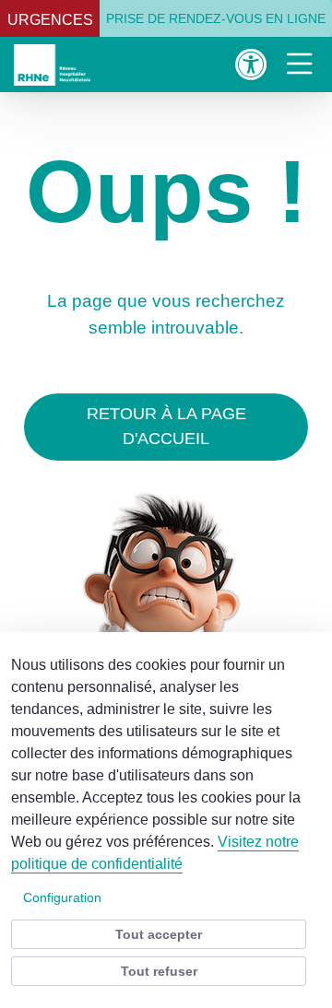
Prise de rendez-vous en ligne (216, 18)
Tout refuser (159, 971)
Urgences (50, 20)
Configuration (62, 897)
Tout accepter (158, 934)
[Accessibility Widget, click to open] (251, 64)
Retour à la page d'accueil (166, 426)
